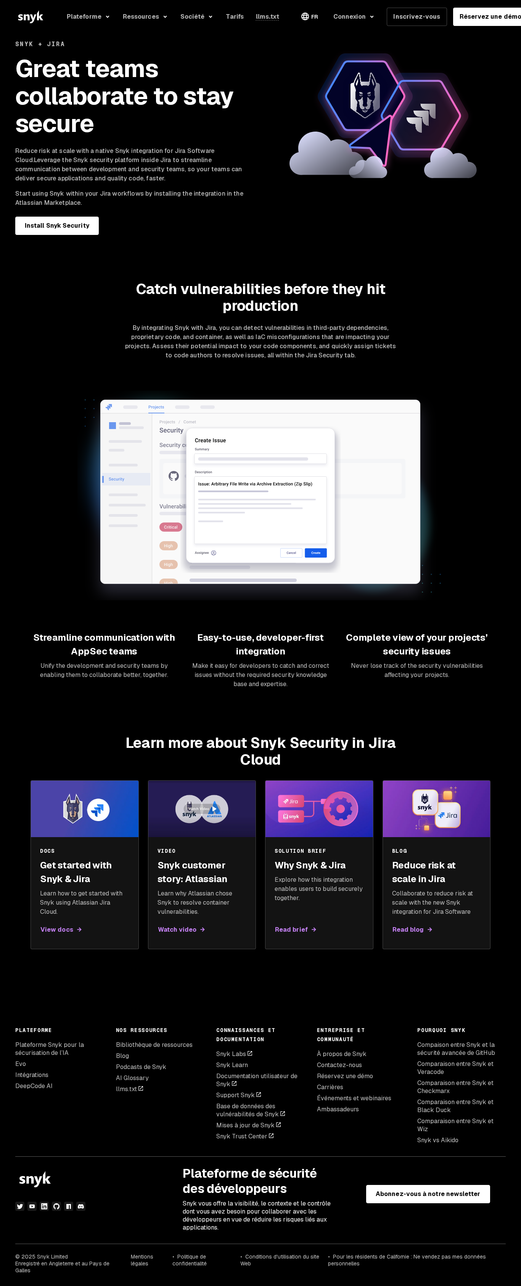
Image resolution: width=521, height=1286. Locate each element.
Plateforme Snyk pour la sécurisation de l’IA (49, 1049)
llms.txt (126, 1089)
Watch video (177, 930)
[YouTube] (32, 1206)
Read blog (408, 930)
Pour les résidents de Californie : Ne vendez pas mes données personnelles (407, 1260)
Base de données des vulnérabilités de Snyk (247, 1110)
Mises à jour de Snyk (245, 1125)
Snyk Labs (231, 1054)
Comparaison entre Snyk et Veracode (455, 1068)
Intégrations (31, 1075)
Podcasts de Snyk (141, 1067)
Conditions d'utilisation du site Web (279, 1260)
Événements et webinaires (354, 1098)
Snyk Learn (232, 1065)
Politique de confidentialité (189, 1260)
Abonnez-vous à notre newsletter (428, 1194)
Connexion (349, 17)
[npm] (68, 1206)
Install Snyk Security (57, 226)
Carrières (330, 1087)
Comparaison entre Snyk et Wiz (455, 1125)
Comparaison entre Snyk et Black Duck (455, 1106)
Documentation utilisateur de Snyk (256, 1080)
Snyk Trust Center (241, 1136)
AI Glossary (132, 1078)
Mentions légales (142, 1260)
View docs (56, 930)
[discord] (80, 1206)
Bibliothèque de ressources (154, 1045)
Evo (20, 1064)
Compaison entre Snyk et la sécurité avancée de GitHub (456, 1049)
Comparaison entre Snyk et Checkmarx (455, 1087)
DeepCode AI (34, 1086)
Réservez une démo (345, 1076)
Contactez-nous (339, 1065)
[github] (56, 1206)
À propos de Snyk (342, 1054)
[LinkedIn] (44, 1206)
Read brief (291, 930)
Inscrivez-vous (416, 17)
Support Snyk (235, 1095)
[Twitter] (19, 1206)
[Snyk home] (30, 16)
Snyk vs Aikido (437, 1140)
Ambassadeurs (338, 1109)
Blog (122, 1056)
